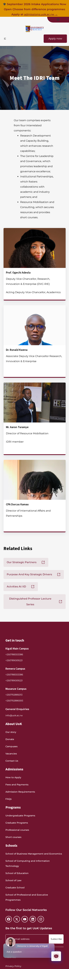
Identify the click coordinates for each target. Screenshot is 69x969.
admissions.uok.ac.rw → (41, 14)
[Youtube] (25, 919)
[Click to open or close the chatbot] (56, 956)
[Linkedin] (33, 919)
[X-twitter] (16, 919)
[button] (58, 20)
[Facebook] (8, 919)
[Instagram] (41, 919)
